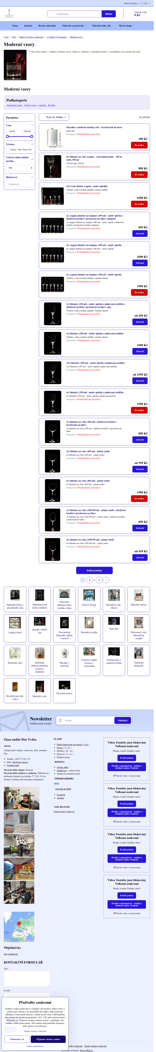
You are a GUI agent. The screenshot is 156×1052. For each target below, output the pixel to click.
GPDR (56, 784)
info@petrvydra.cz (20, 762)
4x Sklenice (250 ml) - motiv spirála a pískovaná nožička (95, 333)
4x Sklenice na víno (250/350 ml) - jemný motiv (90, 539)
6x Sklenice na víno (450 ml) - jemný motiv (88, 480)
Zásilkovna (62, 770)
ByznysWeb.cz (86, 1050)
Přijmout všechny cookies (48, 1039)
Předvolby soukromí (73, 1046)
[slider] (7, 136)
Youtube (60, 797)
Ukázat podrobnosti (35, 1046)
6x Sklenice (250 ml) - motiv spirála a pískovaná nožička (95, 392)
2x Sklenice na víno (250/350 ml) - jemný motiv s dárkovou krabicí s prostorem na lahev (96, 511)
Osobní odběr (62, 767)
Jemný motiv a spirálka (35, 105)
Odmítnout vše (17, 1039)
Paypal (60, 747)
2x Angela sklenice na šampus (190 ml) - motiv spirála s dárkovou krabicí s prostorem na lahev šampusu (94, 217)
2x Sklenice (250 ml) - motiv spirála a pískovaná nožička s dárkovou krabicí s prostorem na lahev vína (95, 305)
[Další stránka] (106, 580)
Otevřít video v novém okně (127, 775)
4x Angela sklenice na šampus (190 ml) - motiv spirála (93, 245)
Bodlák (51, 105)
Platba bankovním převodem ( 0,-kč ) (73, 744)
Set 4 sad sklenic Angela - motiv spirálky (87, 186)
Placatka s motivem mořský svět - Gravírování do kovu (94, 127)
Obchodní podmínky (64, 778)
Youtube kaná (13, 765)
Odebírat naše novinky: (41, 723)
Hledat (108, 13)
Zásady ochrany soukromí (95, 1046)
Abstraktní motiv (14, 105)
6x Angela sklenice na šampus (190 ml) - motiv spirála (93, 274)
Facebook (61, 794)
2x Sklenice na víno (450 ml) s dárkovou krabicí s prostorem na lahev (91, 423)
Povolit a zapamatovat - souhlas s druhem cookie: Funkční (127, 766)
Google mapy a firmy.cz (64, 811)
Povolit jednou (126, 757)
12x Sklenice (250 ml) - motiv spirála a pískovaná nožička (95, 363)
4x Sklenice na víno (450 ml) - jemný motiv (88, 451)
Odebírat (122, 720)
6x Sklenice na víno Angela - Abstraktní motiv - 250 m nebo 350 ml (94, 158)
